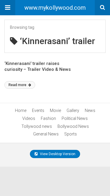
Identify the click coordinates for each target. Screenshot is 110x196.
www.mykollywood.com (55, 7)
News (90, 110)
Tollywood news (36, 126)
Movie (55, 110)
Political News (75, 118)
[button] (7, 7)
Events (38, 110)
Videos (28, 118)
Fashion (48, 118)
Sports (70, 134)
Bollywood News (73, 126)
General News (46, 134)
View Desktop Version (57, 154)
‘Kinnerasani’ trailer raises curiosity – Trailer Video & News (37, 66)
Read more (18, 85)
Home (20, 110)
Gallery (73, 110)
